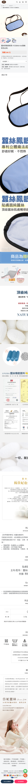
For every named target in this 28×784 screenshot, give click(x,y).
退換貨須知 (6, 761)
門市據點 (22, 759)
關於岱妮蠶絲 (7, 759)
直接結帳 (21, 781)
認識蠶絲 (14, 765)
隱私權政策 (13, 761)
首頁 (3, 5)
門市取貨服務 (15, 759)
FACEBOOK (14, 763)
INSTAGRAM (22, 763)
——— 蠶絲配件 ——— (11, 5)
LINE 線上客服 (6, 763)
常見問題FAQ (21, 761)
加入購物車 (8, 781)
